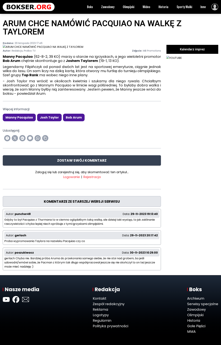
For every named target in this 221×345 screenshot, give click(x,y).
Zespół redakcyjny (108, 304)
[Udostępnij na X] (15, 138)
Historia (163, 7)
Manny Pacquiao (19, 117)
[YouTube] (6, 299)
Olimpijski (128, 7)
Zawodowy (107, 7)
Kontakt (99, 298)
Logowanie (71, 177)
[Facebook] (15, 299)
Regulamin (102, 320)
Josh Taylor (49, 117)
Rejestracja (92, 177)
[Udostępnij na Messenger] (30, 138)
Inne (203, 7)
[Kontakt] (25, 299)
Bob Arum (74, 117)
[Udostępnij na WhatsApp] (38, 138)
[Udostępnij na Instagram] (22, 138)
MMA (191, 331)
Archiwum (195, 298)
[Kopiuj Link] (45, 138)
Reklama (100, 309)
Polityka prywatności (110, 326)
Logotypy (101, 315)
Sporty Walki (184, 7)
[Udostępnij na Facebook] (7, 138)
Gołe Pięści (196, 326)
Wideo (146, 7)
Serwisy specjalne (202, 304)
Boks (90, 7)
